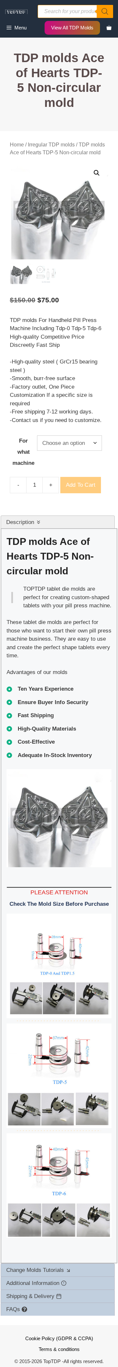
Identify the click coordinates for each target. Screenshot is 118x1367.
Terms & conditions (59, 1349)
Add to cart (80, 485)
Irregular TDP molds (51, 144)
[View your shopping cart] (109, 28)
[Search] (105, 11)
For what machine (23, 452)
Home (17, 144)
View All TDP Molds (72, 27)
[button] (97, 173)
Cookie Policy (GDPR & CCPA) (59, 1338)
